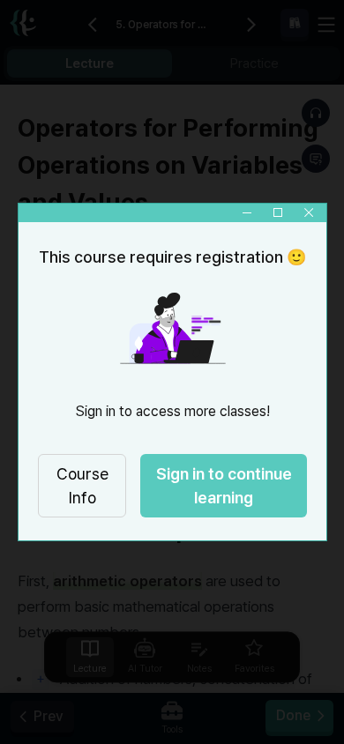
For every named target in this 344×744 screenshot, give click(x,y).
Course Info (82, 486)
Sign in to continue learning (223, 486)
